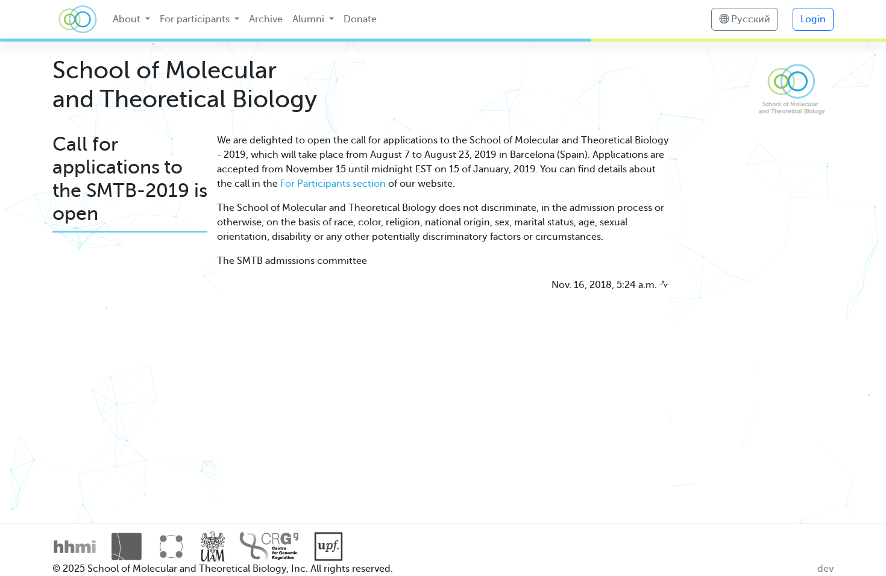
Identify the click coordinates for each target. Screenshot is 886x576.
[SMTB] (77, 19)
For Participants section (333, 183)
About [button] (128, 19)
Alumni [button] (309, 19)
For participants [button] (196, 19)
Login (813, 19)
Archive (266, 19)
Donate (360, 19)
